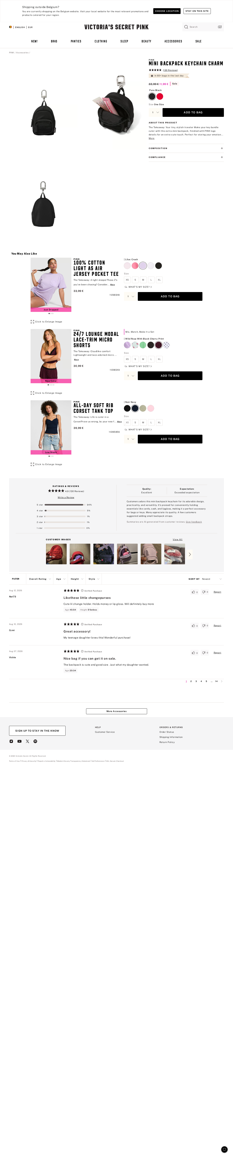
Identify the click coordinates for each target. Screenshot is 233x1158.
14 (216, 681)
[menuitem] (34, 43)
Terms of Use (14, 761)
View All (178, 540)
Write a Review (66, 497)
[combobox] (203, 27)
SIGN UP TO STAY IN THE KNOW (37, 730)
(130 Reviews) (170, 70)
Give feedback (194, 522)
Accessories (22, 52)
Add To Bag (193, 112)
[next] (222, 681)
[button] (43, 104)
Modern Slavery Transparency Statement (73, 761)
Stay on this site (197, 11)
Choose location (167, 11)
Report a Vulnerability (46, 761)
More (152, 138)
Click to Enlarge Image (48, 321)
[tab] (49, 313)
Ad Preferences (98, 761)
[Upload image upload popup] (219, 27)
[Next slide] (190, 554)
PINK (11, 52)
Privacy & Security (28, 761)
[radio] (152, 94)
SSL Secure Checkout (115, 761)
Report (217, 592)
